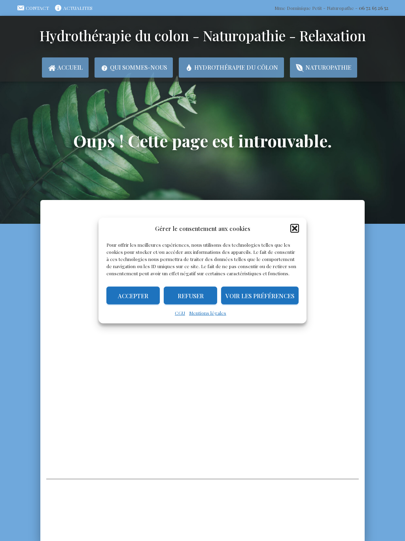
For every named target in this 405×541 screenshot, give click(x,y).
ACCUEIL (70, 67)
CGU (180, 313)
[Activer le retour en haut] (385, 499)
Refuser (191, 295)
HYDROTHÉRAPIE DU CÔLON (236, 67)
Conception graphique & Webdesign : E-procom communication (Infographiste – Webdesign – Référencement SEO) (202, 520)
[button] (295, 228)
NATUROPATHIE (328, 67)
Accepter (133, 295)
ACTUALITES (78, 8)
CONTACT (37, 8)
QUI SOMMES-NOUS (138, 67)
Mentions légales (207, 313)
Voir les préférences (259, 295)
